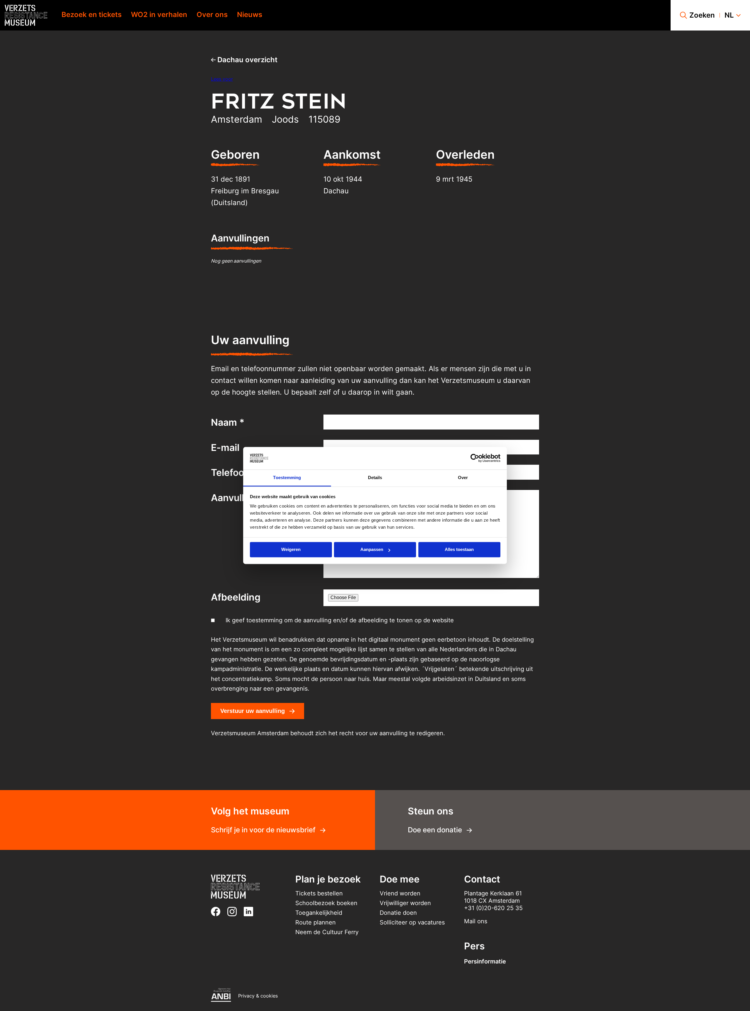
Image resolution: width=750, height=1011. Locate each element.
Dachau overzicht (246, 59)
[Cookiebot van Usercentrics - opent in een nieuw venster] (474, 458)
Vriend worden (400, 893)
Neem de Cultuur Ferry (327, 932)
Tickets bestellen (319, 893)
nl (729, 15)
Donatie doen (398, 912)
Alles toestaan (459, 549)
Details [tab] (375, 477)
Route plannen (315, 922)
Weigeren (291, 549)
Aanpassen (371, 549)
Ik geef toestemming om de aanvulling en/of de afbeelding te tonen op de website (340, 620)
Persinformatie (485, 961)
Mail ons (475, 921)
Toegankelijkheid (318, 912)
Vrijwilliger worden (405, 903)
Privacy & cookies (258, 996)
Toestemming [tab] (287, 477)
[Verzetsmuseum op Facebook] (218, 911)
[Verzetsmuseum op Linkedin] (251, 911)
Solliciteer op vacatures (412, 922)
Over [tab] (463, 477)
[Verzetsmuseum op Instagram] (234, 911)
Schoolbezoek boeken (326, 903)
